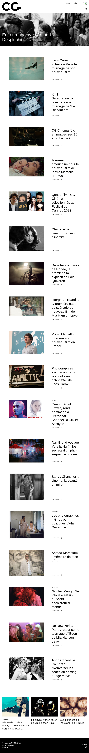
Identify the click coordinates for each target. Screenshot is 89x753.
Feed (68, 3)
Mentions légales (8, 745)
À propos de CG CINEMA (11, 743)
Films (76, 3)
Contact (5, 748)
